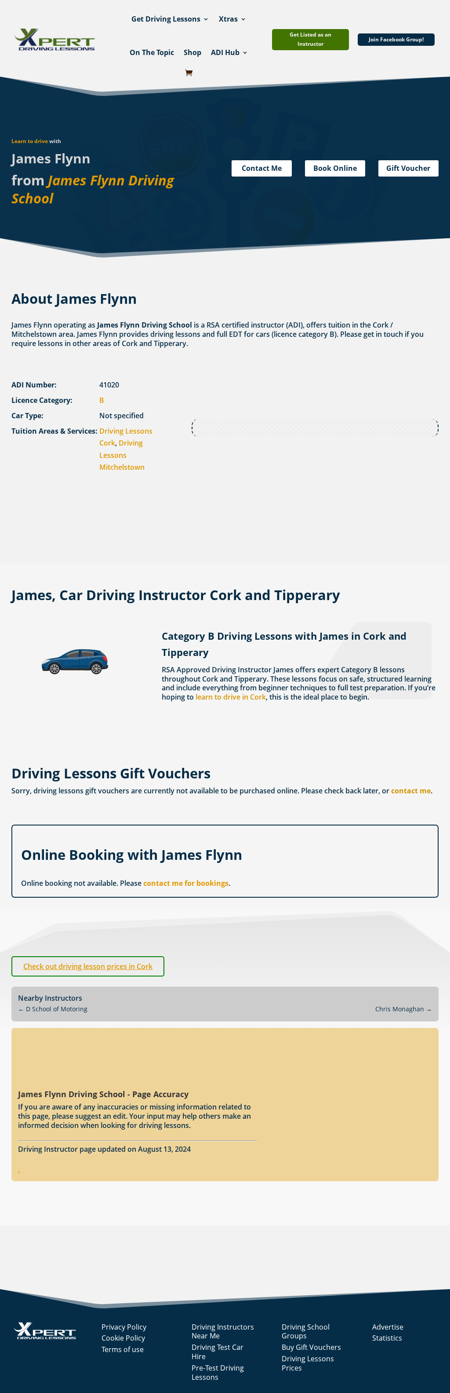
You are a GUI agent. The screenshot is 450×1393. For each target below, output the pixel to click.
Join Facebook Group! (396, 39)
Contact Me (262, 168)
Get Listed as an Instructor (310, 39)
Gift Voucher (408, 168)
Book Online (335, 168)
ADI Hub (225, 52)
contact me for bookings (186, 883)
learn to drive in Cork (231, 697)
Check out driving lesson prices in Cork (87, 966)
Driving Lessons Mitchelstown (122, 455)
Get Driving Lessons (165, 19)
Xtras (228, 19)
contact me (411, 791)
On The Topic (152, 52)
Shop (192, 52)
